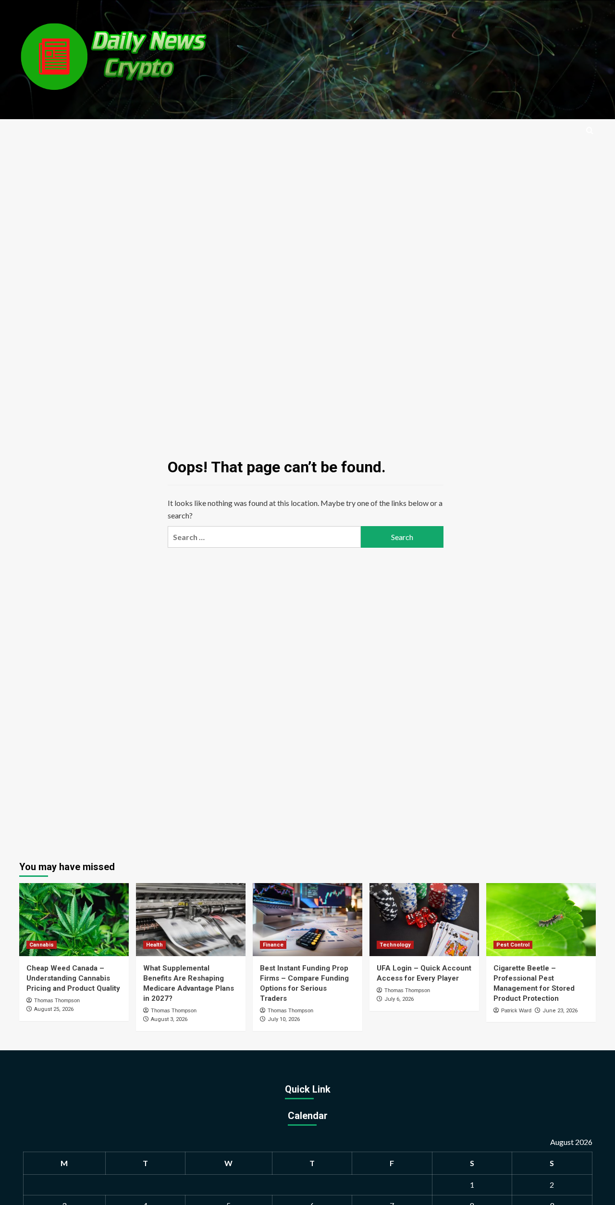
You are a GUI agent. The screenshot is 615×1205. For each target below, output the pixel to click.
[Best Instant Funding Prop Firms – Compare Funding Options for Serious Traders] (307, 919)
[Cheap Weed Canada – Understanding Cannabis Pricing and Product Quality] (74, 919)
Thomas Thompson (57, 1000)
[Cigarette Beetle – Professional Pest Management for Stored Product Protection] (541, 919)
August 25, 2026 (54, 1009)
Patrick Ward (516, 1010)
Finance (273, 945)
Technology (395, 945)
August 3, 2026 (169, 1019)
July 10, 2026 (284, 1019)
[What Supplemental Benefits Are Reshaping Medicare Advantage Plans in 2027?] (191, 919)
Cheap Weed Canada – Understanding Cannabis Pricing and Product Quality (73, 978)
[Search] (590, 131)
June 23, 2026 (560, 1011)
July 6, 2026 (399, 999)
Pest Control (512, 945)
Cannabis (41, 945)
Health (154, 945)
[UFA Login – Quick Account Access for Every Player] (424, 919)
